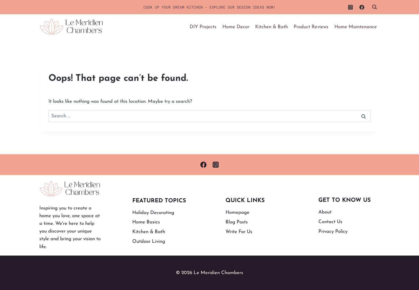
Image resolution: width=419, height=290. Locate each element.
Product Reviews (311, 26)
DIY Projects (203, 26)
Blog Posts (236, 222)
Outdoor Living (148, 241)
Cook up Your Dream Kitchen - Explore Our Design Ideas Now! (209, 7)
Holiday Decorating (153, 212)
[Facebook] (362, 7)
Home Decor (235, 26)
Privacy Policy (332, 231)
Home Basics (146, 222)
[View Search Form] (374, 7)
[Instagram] (350, 7)
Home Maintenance (355, 26)
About (324, 212)
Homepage (237, 212)
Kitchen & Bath (271, 26)
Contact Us (330, 221)
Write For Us (238, 231)
